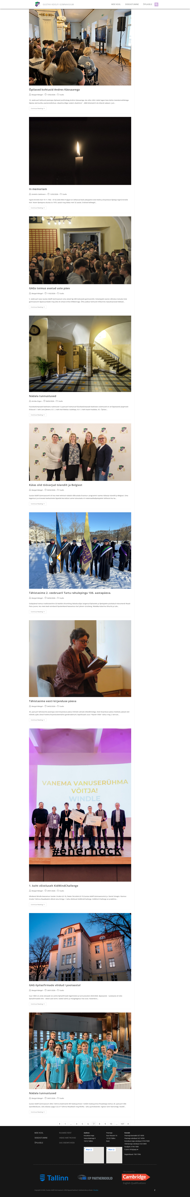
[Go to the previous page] (59, 1124)
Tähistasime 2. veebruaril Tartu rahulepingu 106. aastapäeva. (70, 593)
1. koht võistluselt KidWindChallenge (53, 885)
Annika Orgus (37, 401)
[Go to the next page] (128, 1124)
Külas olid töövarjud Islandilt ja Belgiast (55, 485)
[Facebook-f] (154, 1190)
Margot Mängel (37, 95)
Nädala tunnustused (42, 396)
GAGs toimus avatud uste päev (49, 288)
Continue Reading (38, 108)
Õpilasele (147, 4)
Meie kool (116, 4)
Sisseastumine (132, 4)
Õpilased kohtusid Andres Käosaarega (54, 89)
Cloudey (95, 1190)
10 (111, 1123)
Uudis (62, 95)
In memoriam (38, 189)
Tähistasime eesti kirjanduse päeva (52, 701)
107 (122, 1123)
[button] (156, 4)
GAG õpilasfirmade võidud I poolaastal (54, 985)
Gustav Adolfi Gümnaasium (58, 4)
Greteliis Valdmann (39, 194)
